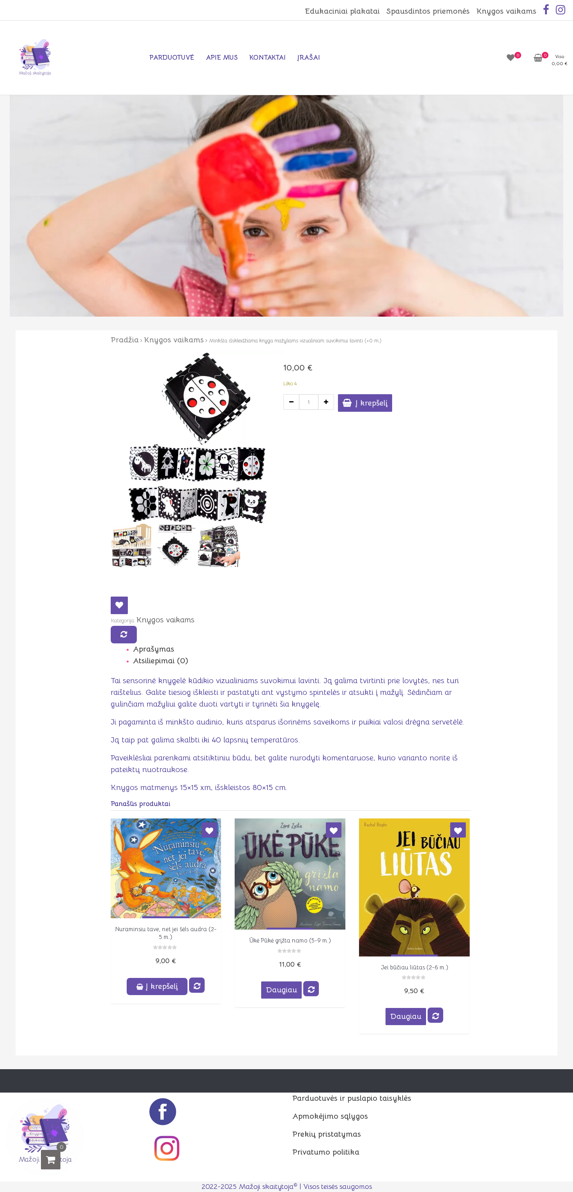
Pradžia (125, 340)
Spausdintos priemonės (428, 11)
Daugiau (281, 990)
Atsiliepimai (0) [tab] (160, 661)
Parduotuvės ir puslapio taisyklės (351, 1098)
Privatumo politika (325, 1152)
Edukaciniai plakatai (342, 11)
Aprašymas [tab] (153, 649)
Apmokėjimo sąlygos (330, 1116)
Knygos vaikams (506, 11)
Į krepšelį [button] (162, 986)
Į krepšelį (371, 403)
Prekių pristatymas (326, 1134)
